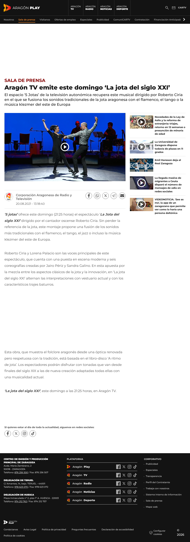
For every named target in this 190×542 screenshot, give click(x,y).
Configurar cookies (159, 533)
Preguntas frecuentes (84, 529)
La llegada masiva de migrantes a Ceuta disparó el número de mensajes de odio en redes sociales (168, 185)
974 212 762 (20, 501)
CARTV (182, 7)
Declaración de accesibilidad (117, 529)
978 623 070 (21, 487)
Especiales (152, 470)
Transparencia (154, 476)
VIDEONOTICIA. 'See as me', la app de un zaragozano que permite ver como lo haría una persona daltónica (170, 206)
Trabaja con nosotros (157, 488)
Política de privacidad (54, 529)
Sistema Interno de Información (164, 494)
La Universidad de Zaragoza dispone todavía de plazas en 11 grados (169, 147)
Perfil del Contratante (158, 482)
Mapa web (152, 507)
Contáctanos (11, 529)
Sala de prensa (24, 80)
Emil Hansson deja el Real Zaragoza (168, 162)
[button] (183, 19)
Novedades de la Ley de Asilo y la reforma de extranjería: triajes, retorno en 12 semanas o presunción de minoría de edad (170, 125)
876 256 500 (21, 472)
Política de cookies (14, 535)
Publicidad (152, 464)
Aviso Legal (30, 529)
